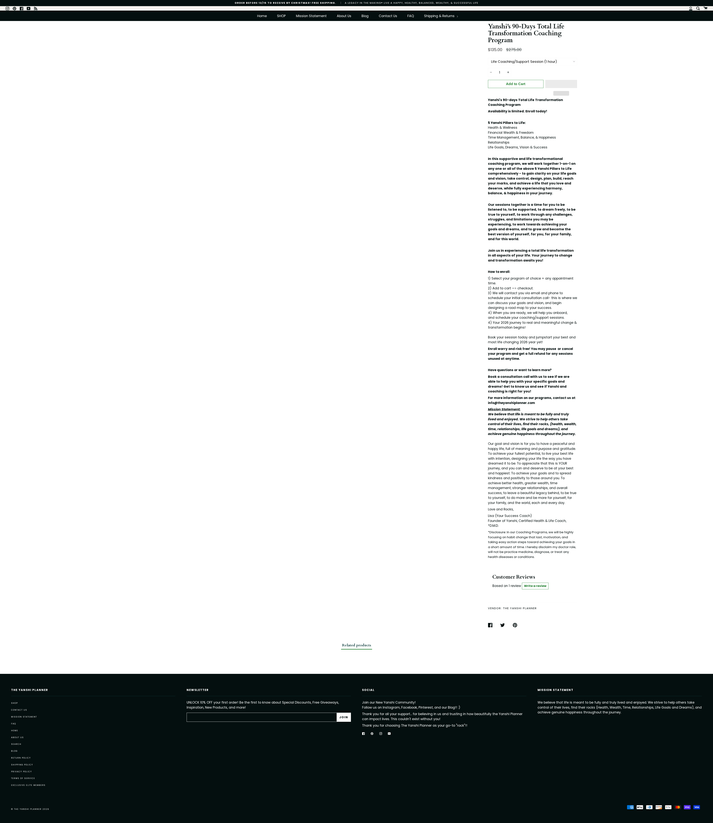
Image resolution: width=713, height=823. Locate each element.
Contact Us (388, 16)
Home (262, 16)
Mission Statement (311, 16)
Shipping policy (22, 764)
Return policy (21, 758)
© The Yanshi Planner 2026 (30, 809)
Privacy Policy (21, 771)
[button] (561, 84)
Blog (365, 16)
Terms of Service (23, 778)
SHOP (281, 16)
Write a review (535, 586)
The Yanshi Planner (520, 608)
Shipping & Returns (439, 16)
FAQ (410, 16)
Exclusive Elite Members (28, 785)
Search (16, 744)
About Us (344, 16)
